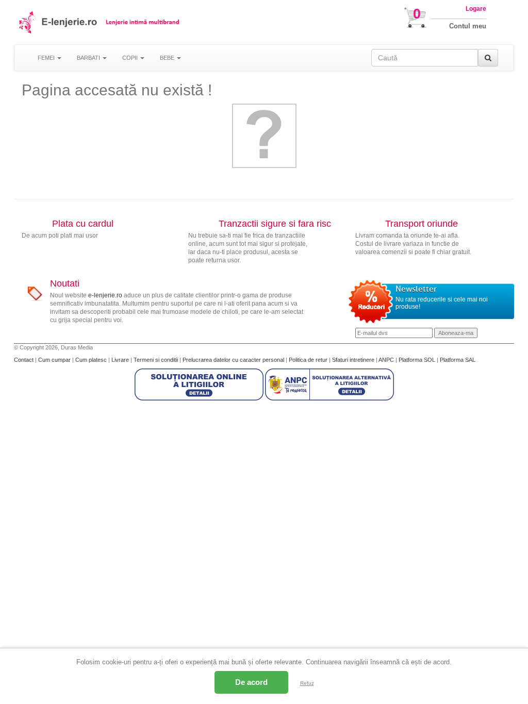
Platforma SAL (457, 360)
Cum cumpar (55, 360)
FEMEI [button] (47, 58)
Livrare (120, 360)
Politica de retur (309, 360)
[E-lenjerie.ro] (28, 22)
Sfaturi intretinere (354, 360)
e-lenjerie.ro (105, 295)
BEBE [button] (168, 58)
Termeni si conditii (156, 360)
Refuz (307, 683)
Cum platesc (91, 360)
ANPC (386, 360)
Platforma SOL (417, 360)
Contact (24, 360)
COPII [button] (130, 58)
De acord (251, 682)
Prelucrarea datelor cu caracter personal (234, 360)
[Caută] (488, 57)
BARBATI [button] (89, 58)
